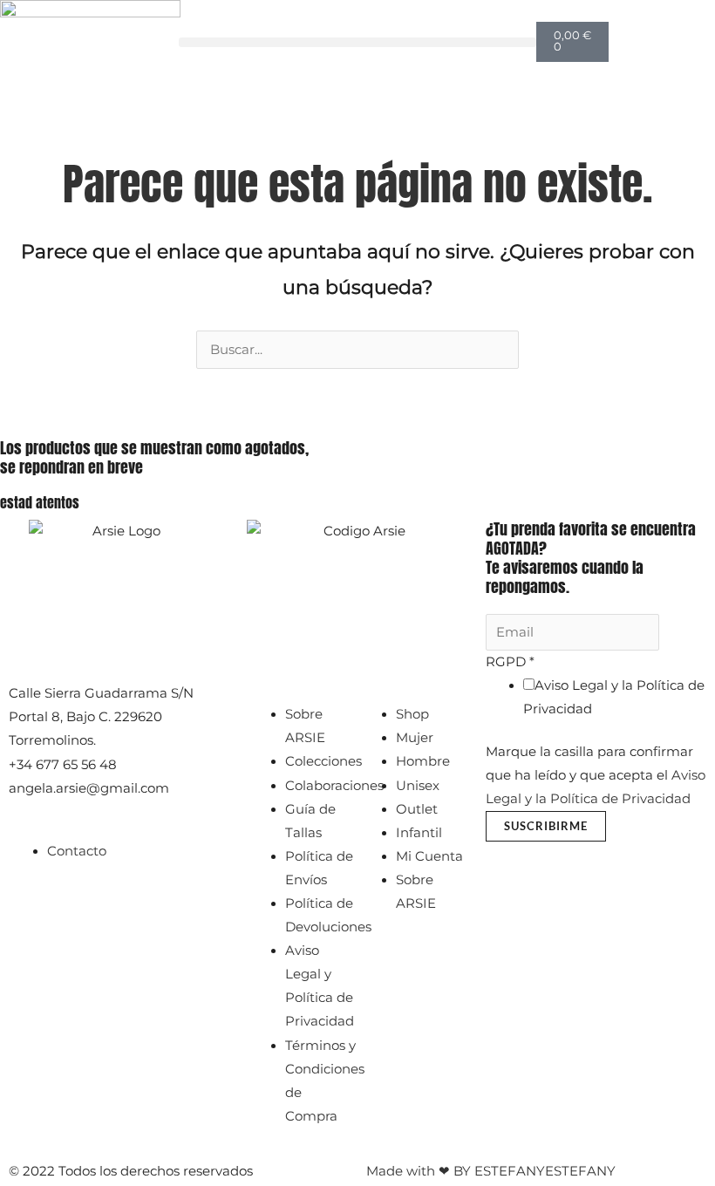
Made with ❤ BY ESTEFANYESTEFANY (491, 1171)
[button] (357, 42)
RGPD (510, 662)
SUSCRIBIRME (546, 826)
